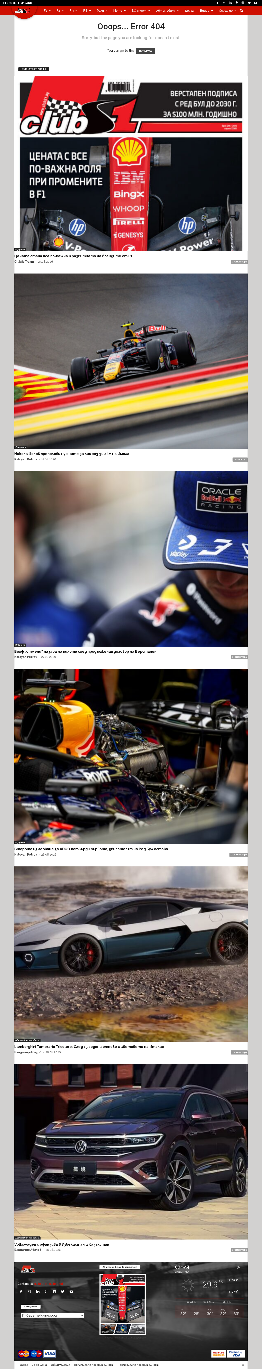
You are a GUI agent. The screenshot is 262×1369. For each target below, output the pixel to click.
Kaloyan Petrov (25, 459)
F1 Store (9, 3)
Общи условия (60, 1364)
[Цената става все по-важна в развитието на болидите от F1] (131, 163)
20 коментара (238, 854)
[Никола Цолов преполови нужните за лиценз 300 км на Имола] (131, 361)
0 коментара (239, 261)
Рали (100, 10)
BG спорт (139, 10)
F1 (45, 10)
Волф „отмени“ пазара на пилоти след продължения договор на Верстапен (85, 651)
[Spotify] (243, 3)
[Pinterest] (236, 3)
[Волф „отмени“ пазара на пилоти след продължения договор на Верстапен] (131, 559)
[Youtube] (255, 3)
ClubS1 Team (24, 261)
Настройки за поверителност (138, 1364)
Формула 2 (20, 447)
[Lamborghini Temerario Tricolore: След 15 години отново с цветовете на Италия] (131, 954)
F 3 (72, 10)
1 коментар (240, 459)
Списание (226, 10)
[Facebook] (217, 3)
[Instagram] (223, 3)
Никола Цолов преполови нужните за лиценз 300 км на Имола (71, 454)
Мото (117, 10)
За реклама (39, 1364)
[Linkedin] (230, 3)
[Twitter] (249, 3)
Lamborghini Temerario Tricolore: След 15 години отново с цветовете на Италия (89, 1046)
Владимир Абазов (27, 1052)
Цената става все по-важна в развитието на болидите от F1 (73, 256)
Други (189, 10)
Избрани (20, 249)
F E (85, 10)
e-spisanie (25, 3)
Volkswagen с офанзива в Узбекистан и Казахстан (61, 1244)
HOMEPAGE (145, 51)
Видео (204, 10)
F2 (58, 10)
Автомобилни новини (27, 1040)
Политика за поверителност (94, 1364)
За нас (24, 1364)
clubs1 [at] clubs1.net (48, 1283)
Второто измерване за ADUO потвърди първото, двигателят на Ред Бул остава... (92, 849)
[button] (241, 10)
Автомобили (165, 10)
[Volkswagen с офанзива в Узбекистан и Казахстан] (131, 1152)
